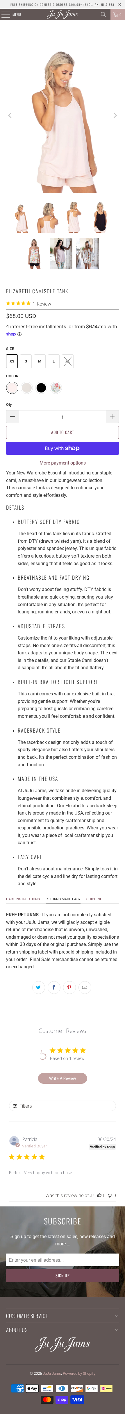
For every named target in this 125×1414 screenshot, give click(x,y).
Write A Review (62, 1078)
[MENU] (2, 14)
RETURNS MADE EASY (63, 899)
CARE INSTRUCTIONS (23, 899)
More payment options (63, 463)
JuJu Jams (52, 1373)
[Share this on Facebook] (54, 987)
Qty (9, 404)
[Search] (103, 14)
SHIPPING (94, 899)
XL (67, 361)
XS (12, 361)
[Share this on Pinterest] (69, 987)
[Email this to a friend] (84, 987)
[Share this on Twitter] (38, 987)
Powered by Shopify (79, 1373)
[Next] (114, 115)
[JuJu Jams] (62, 14)
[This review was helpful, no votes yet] (99, 1195)
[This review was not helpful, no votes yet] (110, 1195)
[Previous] (10, 115)
